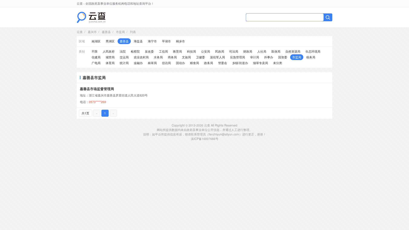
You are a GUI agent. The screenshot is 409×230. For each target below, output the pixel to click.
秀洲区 (110, 41)
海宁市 (152, 41)
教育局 (177, 51)
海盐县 (138, 41)
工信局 (163, 51)
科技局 (191, 51)
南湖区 (96, 41)
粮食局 (194, 63)
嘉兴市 (92, 32)
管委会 (222, 63)
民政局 (219, 51)
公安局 (205, 51)
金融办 (138, 63)
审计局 (254, 57)
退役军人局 (217, 57)
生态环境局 (312, 51)
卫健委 (200, 57)
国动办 (180, 63)
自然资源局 (292, 51)
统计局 (124, 63)
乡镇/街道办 (240, 63)
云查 (80, 32)
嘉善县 (106, 32)
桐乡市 (180, 41)
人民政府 (109, 51)
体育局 (110, 63)
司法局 (233, 51)
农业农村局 (141, 57)
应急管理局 (237, 57)
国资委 (282, 57)
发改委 (149, 51)
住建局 (96, 57)
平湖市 (166, 41)
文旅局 (186, 57)
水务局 (158, 57)
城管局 (110, 57)
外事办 (268, 57)
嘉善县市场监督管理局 (97, 88)
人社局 (261, 51)
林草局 (152, 63)
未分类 (277, 63)
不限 (95, 51)
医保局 (275, 51)
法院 (123, 51)
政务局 (208, 63)
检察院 (135, 51)
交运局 (124, 57)
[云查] (91, 17)
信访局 (166, 63)
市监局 (120, 32)
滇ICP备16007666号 (204, 139)
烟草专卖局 (260, 63)
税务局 (310, 57)
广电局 (96, 63)
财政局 (247, 51)
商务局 (172, 57)
